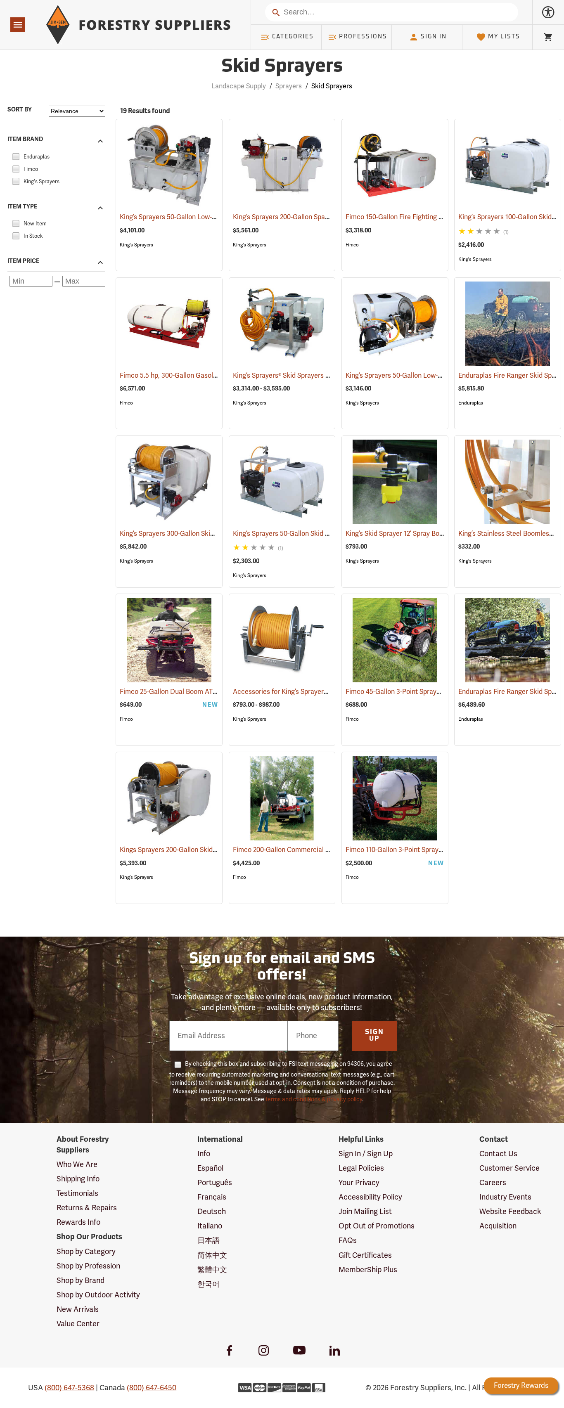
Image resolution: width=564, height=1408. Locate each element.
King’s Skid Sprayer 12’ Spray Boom (409, 534)
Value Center (78, 1323)
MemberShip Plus (368, 1269)
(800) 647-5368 (69, 1387)
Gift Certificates (365, 1255)
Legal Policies (361, 1168)
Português (214, 1182)
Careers (492, 1182)
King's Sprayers (136, 245)
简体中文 (212, 1255)
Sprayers (288, 86)
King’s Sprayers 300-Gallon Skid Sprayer (190, 534)
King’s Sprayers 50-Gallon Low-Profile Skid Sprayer (205, 217)
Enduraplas (470, 403)
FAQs (348, 1240)
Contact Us (498, 1153)
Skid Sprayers (282, 67)
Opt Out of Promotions (377, 1226)
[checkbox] (15, 155)
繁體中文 (212, 1269)
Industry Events (505, 1197)
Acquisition (498, 1226)
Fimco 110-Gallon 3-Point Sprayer (407, 850)
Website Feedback (510, 1211)
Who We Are (77, 1164)
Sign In (434, 37)
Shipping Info (78, 1178)
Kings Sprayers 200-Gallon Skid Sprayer (190, 850)
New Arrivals (78, 1309)
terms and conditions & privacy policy (313, 1099)
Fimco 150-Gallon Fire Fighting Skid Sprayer (423, 217)
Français (211, 1197)
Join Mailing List (365, 1211)
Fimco (352, 245)
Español (210, 1168)
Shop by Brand (80, 1280)
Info (203, 1153)
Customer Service (509, 1168)
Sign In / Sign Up (366, 1153)
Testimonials (77, 1193)
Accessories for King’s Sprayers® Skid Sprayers (314, 692)
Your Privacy (359, 1182)
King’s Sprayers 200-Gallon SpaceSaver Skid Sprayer (322, 217)
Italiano (209, 1226)
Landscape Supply (238, 86)
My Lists (504, 37)
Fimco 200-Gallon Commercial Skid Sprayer (309, 850)
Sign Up (374, 1035)
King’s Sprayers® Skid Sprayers (289, 376)
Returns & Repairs (87, 1207)
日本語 (208, 1240)
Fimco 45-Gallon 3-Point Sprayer (406, 692)
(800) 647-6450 (151, 1387)
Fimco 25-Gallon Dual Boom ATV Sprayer (192, 692)
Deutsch (211, 1211)
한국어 (208, 1284)
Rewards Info (78, 1222)
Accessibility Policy (370, 1197)
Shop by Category (86, 1251)
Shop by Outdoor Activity (98, 1294)
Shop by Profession (88, 1266)
